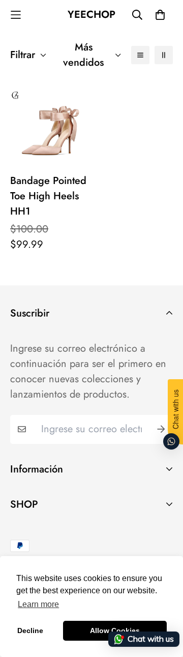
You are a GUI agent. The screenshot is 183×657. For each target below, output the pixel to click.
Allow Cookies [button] (115, 630)
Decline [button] (30, 630)
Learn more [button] (38, 604)
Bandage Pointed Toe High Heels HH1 (48, 196)
